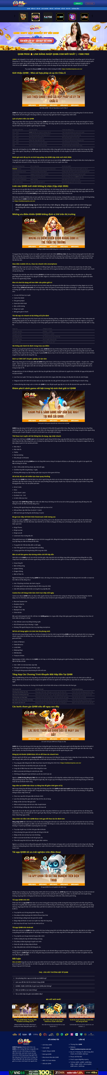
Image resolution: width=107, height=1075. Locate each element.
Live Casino (44, 8)
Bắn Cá (33, 8)
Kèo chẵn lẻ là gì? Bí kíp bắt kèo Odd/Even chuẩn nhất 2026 (53, 1020)
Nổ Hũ (51, 8)
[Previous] (12, 1017)
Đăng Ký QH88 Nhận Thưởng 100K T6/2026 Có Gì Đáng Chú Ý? (25, 1020)
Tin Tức (68, 8)
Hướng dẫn (75, 8)
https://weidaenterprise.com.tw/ (24, 201)
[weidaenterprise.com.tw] (20, 3)
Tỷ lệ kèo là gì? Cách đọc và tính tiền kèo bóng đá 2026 (81, 1020)
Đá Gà (38, 8)
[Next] (95, 1017)
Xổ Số (63, 8)
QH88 (28, 8)
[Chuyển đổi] (13, 978)
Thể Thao (57, 8)
